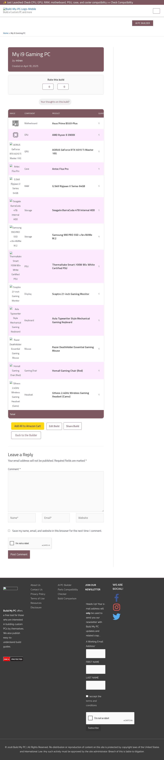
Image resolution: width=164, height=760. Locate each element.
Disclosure (36, 607)
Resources (36, 603)
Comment (14, 469)
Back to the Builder (26, 435)
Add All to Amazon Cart (27, 426)
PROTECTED (16, 659)
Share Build (72, 426)
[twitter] (118, 619)
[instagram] (119, 610)
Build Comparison (67, 598)
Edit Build (54, 426)
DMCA (6, 659)
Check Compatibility (122, 2)
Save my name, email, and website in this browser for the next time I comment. (57, 531)
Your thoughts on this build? (55, 102)
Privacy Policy (38, 594)
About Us (35, 585)
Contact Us (36, 589)
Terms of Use (38, 598)
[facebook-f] (119, 601)
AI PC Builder (64, 585)
